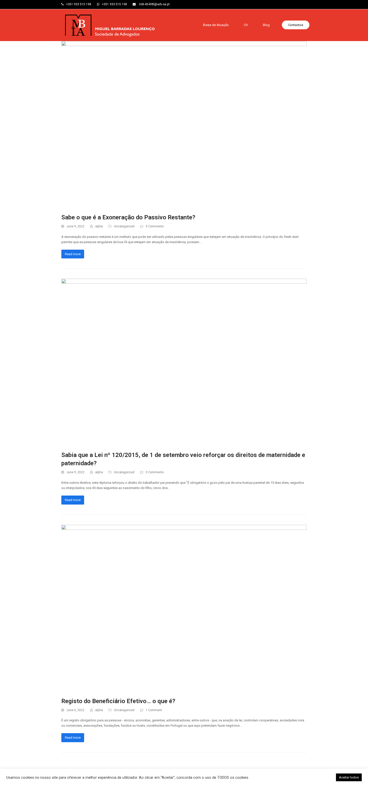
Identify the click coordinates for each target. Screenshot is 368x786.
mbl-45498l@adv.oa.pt (154, 4)
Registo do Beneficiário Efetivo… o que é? (118, 701)
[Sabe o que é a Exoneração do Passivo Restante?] (184, 124)
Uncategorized (124, 226)
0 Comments (155, 226)
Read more (73, 254)
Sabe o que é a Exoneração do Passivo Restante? (128, 217)
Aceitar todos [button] (349, 777)
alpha (99, 226)
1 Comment (154, 710)
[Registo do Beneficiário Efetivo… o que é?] (184, 608)
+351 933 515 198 (78, 4)
